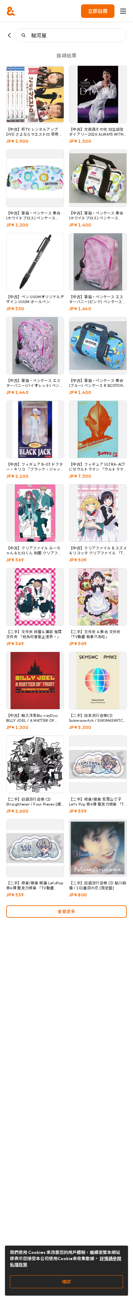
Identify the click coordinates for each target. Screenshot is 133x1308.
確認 (66, 1282)
